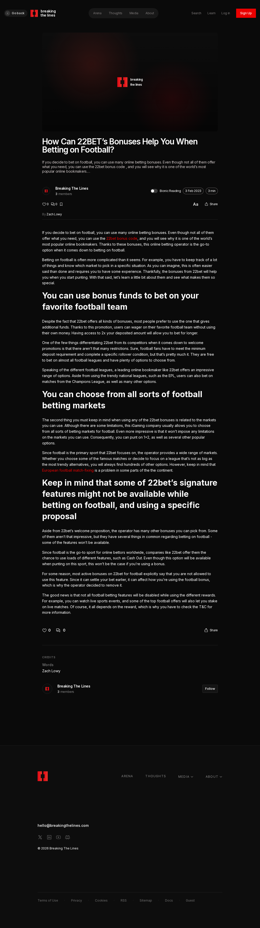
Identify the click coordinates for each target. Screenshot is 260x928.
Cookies (101, 900)
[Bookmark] (61, 204)
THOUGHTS (155, 776)
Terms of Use (48, 900)
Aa (195, 204)
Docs (169, 900)
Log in (225, 13)
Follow (210, 689)
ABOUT (212, 777)
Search (196, 13)
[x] (40, 837)
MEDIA (183, 777)
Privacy (76, 900)
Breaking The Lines (71, 188)
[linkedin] (49, 837)
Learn (211, 13)
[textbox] (130, 423)
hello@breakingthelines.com (63, 825)
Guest (190, 900)
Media (133, 13)
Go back (18, 13)
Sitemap (146, 900)
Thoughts (115, 13)
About (149, 13)
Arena (97, 13)
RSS (124, 900)
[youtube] (58, 837)
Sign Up (246, 13)
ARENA (127, 776)
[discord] (67, 837)
